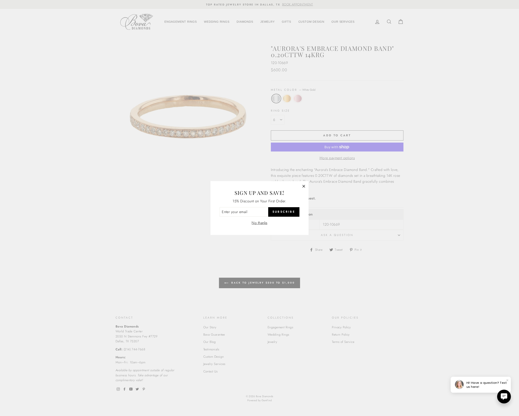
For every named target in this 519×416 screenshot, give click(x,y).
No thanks (259, 222)
